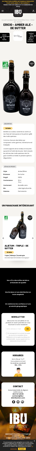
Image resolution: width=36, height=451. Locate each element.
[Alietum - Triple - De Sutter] (18, 225)
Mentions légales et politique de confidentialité (18, 435)
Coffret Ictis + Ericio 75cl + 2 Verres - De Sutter (30, 37)
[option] (18, 237)
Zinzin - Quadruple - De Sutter (6, 37)
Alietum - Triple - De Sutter (16, 247)
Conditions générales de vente (18, 438)
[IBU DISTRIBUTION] (18, 12)
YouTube (18, 401)
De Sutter (8, 128)
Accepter (22, 449)
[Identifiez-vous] (33, 11)
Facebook (13, 401)
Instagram (22, 401)
